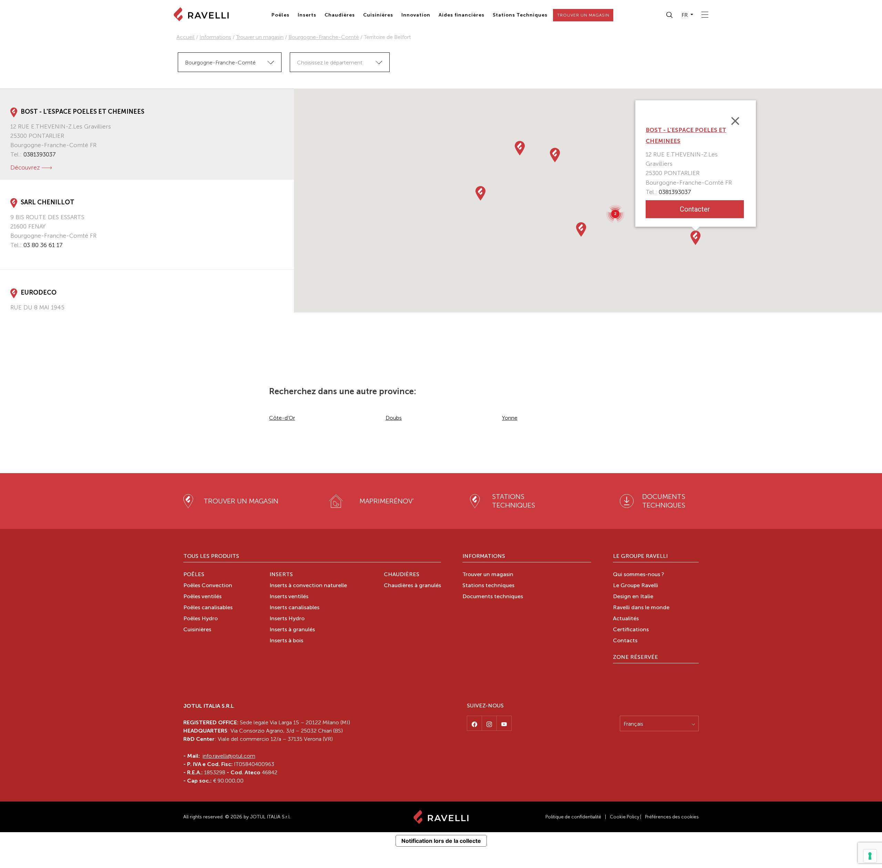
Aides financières (461, 15)
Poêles (280, 15)
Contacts (625, 641)
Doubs (394, 418)
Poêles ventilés (202, 597)
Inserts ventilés (288, 597)
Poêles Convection (207, 586)
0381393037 (39, 154)
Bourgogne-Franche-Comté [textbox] (220, 62)
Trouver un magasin (260, 37)
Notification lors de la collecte (441, 840)
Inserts (307, 15)
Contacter (694, 209)
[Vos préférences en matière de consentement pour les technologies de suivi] (869, 855)
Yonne (509, 418)
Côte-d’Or (282, 418)
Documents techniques (492, 597)
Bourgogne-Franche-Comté (323, 37)
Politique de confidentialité (573, 816)
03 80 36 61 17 (43, 245)
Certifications (631, 630)
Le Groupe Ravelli (640, 556)
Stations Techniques (520, 15)
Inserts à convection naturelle (308, 586)
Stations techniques (488, 586)
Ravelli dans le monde (641, 608)
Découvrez (25, 167)
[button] (669, 15)
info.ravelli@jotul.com (229, 756)
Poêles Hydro (200, 619)
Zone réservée (635, 657)
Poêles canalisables (208, 608)
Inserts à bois (286, 641)
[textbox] (339, 62)
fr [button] (685, 15)
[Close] (735, 121)
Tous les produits (211, 556)
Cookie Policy (624, 816)
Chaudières (340, 15)
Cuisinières (378, 15)
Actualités (626, 619)
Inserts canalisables (294, 608)
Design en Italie (633, 597)
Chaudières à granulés (412, 586)
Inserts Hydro (287, 619)
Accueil (185, 37)
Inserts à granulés (292, 630)
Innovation (415, 15)
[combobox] (229, 62)
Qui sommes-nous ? (638, 575)
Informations (215, 37)
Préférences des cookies (672, 816)
